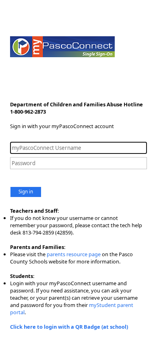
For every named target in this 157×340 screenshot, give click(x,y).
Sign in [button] (26, 192)
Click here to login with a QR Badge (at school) (69, 326)
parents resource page (74, 254)
